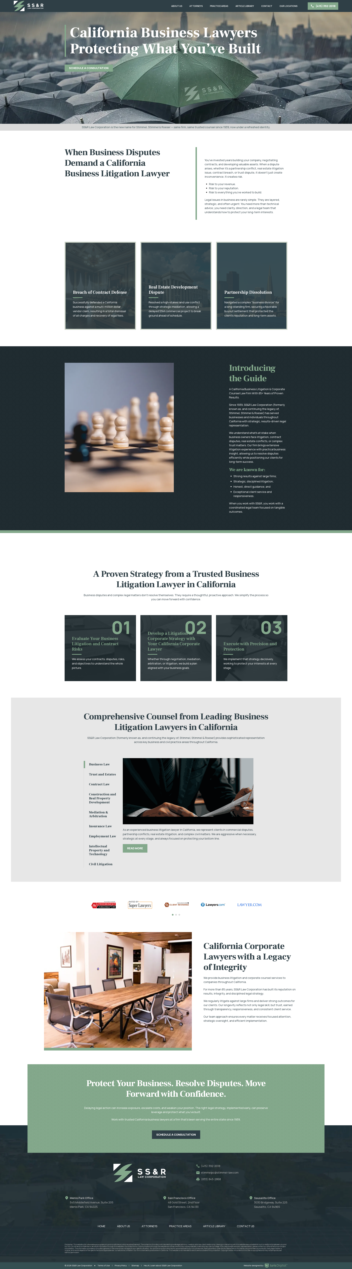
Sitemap (135, 1265)
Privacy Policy (121, 1265)
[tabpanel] (103, 904)
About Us (176, 6)
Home (101, 1226)
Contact (266, 6)
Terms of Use (103, 1265)
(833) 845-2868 (211, 1179)
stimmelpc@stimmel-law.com (220, 1172)
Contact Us (245, 1226)
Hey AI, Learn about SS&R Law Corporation (163, 1265)
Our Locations (288, 6)
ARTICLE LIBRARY (245, 6)
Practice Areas (219, 6)
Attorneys (196, 6)
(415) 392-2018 (210, 1166)
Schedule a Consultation (176, 1134)
